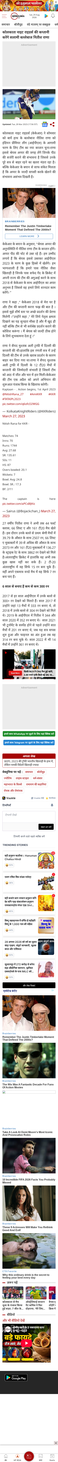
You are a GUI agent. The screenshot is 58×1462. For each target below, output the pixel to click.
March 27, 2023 (13, 416)
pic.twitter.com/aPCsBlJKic (18, 503)
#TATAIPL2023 (11, 399)
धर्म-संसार (37, 778)
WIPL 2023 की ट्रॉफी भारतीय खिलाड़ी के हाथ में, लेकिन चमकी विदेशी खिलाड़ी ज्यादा (28, 763)
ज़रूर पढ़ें (12, 1282)
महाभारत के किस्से (13, 784)
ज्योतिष (8, 778)
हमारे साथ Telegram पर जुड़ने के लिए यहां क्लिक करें (29, 742)
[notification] (53, 16)
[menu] (5, 16)
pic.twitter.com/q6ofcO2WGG (20, 404)
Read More (15, 673)
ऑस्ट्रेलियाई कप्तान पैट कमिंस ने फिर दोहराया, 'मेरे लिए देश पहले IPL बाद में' (36, 1305)
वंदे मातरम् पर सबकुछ (38, 24)
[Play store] (46, 16)
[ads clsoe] (56, 1443)
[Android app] (16, 1377)
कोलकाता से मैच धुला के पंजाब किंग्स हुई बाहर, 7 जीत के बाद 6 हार (12, 1305)
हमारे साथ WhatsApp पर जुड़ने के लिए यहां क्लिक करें (29, 733)
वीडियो (11, 1314)
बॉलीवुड (18, 24)
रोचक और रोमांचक (13, 790)
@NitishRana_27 (13, 394)
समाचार (6, 24)
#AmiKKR (36, 394)
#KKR (52, 394)
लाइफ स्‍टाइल (22, 778)
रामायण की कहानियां (36, 784)
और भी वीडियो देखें (13, 1320)
